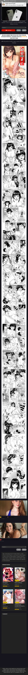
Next (24, 30)
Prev (19, 30)
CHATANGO (23, 36)
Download (9, 30)
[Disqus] (14, 634)
